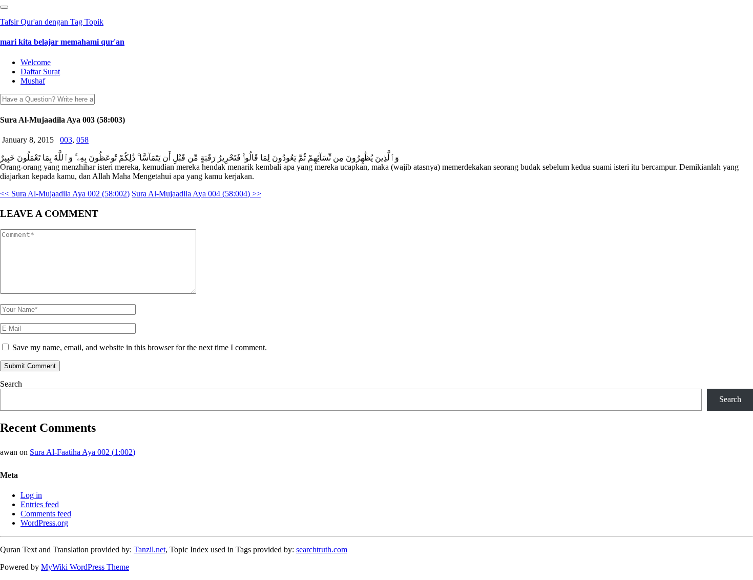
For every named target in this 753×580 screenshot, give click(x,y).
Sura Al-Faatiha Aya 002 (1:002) (82, 452)
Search (11, 383)
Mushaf (32, 80)
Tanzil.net (149, 549)
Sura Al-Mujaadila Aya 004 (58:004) (196, 193)
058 (82, 139)
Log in (31, 495)
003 (66, 139)
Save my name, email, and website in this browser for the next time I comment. (139, 347)
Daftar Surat (40, 71)
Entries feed (39, 504)
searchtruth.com (321, 549)
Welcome (35, 62)
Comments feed (45, 513)
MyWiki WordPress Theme (85, 567)
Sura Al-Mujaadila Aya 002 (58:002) (65, 193)
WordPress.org (44, 522)
